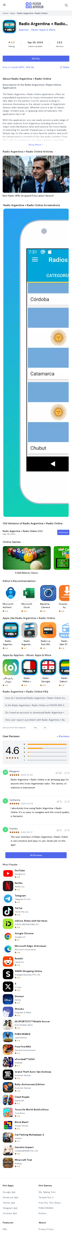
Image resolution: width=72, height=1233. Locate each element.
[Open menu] (4, 4)
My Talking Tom (47, 1192)
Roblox (42, 1213)
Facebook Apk (10, 1197)
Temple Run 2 (46, 1197)
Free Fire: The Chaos (50, 1202)
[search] (66, 5)
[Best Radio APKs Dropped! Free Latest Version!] (36, 174)
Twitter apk (9, 1202)
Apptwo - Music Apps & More (37, 29)
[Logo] (35, 5)
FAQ (5, 1229)
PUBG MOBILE (46, 1208)
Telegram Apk (10, 1208)
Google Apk (9, 1192)
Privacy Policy (46, 1229)
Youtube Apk (10, 1213)
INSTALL (36, 58)
